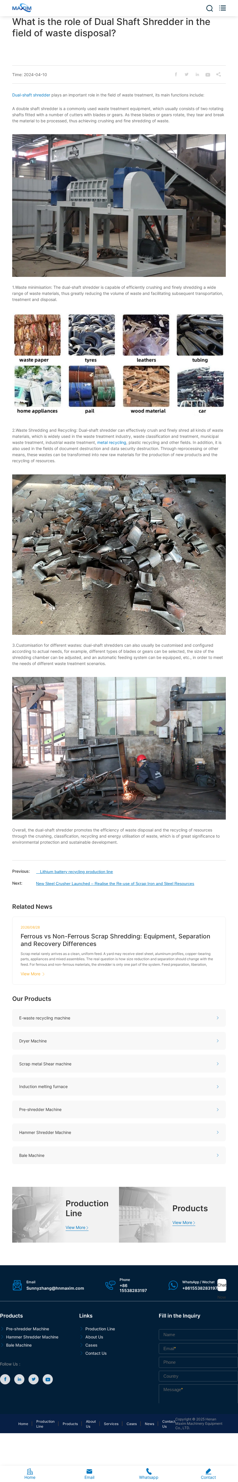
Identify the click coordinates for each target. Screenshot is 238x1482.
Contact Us (96, 1353)
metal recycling (111, 442)
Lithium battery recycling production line (74, 871)
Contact (208, 1474)
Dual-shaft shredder (31, 94)
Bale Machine (19, 1345)
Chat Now (221, 1286)
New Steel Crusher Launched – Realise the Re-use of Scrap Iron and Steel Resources (115, 883)
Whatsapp (148, 1474)
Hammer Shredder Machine (32, 1336)
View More (33, 973)
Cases (91, 1345)
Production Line (100, 1328)
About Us (94, 1336)
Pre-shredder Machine (27, 1328)
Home (23, 1424)
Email (89, 1474)
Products (70, 1424)
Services (111, 1424)
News (149, 1424)
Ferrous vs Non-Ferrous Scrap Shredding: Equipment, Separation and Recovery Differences (115, 940)
